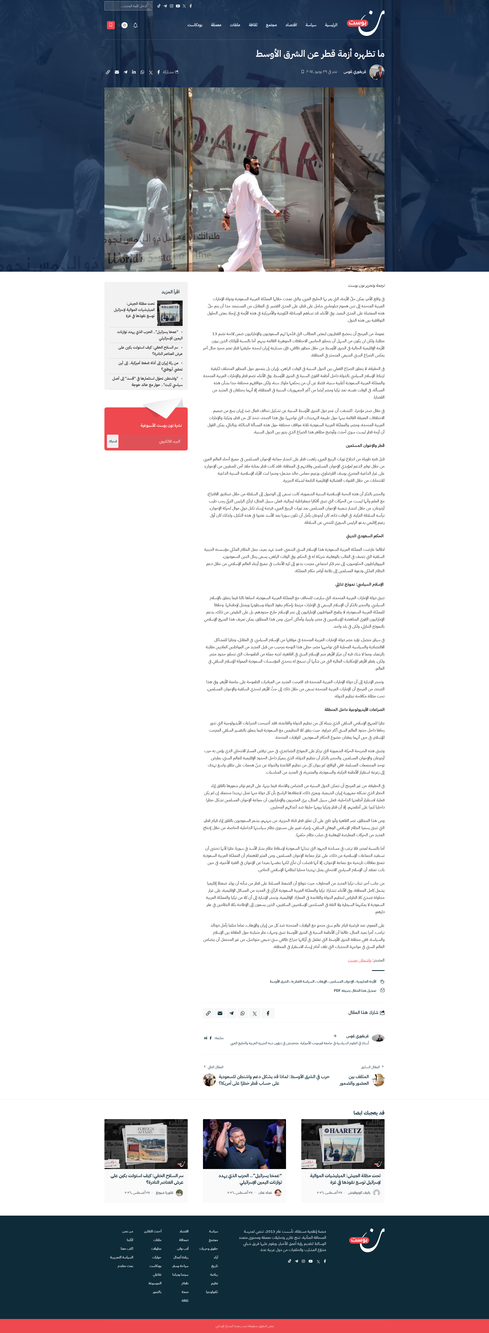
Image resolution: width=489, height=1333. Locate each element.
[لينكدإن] (205, 1038)
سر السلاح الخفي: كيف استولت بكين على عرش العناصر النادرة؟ (147, 1179)
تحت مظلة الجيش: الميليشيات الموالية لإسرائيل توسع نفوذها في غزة (134, 310)
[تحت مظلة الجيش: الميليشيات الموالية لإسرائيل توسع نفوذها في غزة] (343, 1144)
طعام (185, 1283)
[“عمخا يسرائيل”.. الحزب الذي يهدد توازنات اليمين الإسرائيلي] (244, 1144)
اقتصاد (291, 25)
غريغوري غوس (355, 71)
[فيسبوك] (210, 1038)
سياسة (311, 25)
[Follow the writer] (335, 1036)
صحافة (183, 1240)
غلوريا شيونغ (164, 1193)
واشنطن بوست (359, 960)
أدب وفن (182, 1248)
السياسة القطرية (302, 981)
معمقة (216, 25)
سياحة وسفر (180, 1265)
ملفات (235, 25)
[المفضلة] (110, 25)
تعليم (214, 1283)
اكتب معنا (127, 1248)
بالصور (157, 1291)
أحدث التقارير (152, 1231)
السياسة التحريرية (121, 1257)
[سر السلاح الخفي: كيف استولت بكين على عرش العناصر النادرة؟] (146, 1144)
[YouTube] (178, 6)
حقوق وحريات (208, 1248)
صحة (185, 1291)
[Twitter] (184, 6)
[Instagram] (171, 6)
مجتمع (271, 25)
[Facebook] (190, 6)
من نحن (127, 1231)
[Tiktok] (159, 6)
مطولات (156, 1248)
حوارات (156, 1257)
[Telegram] (165, 6)
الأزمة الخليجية (366, 981)
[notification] (135, 25)
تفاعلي (157, 1274)
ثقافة (253, 25)
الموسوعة (154, 1283)
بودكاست (194, 25)
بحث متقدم (125, 1265)
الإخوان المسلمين (341, 981)
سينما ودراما (180, 1274)
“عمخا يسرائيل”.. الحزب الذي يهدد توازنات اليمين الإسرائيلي (250, 1179)
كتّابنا (130, 1240)
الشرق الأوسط (279, 981)
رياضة (214, 1274)
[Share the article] (158, 72)
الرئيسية (331, 25)
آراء (216, 1257)
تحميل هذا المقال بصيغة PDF (355, 990)
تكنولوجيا (212, 1291)
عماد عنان (265, 1193)
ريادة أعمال (180, 1257)
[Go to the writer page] (378, 1038)
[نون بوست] (366, 25)
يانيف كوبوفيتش (359, 1193)
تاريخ (214, 1265)
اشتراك (112, 441)
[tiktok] (289, 1261)
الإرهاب (322, 981)
